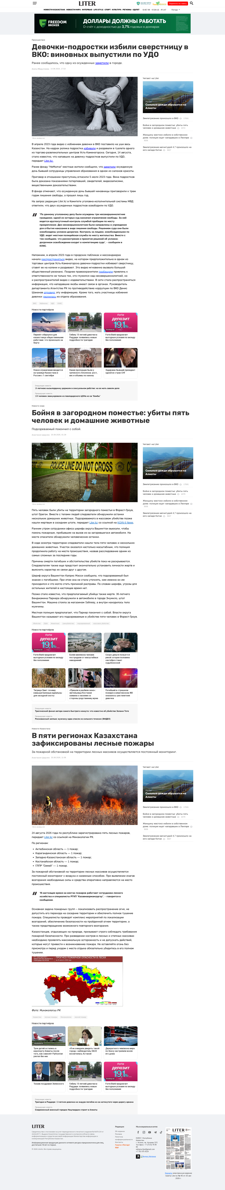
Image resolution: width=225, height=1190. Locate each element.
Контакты (119, 1142)
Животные (55, 623)
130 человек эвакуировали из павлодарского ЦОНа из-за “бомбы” (67, 396)
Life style (98, 10)
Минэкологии (66, 1017)
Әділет (136, 10)
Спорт (108, 10)
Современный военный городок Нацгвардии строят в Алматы (66, 1110)
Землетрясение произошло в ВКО (160, 118)
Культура (116, 10)
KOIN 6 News (125, 522)
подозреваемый (83, 623)
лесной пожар (80, 1017)
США (46, 623)
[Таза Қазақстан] (160, 3)
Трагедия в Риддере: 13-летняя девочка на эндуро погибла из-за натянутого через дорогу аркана (84, 1102)
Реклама (118, 1134)
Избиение (44, 303)
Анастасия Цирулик (41, 435)
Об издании (120, 1131)
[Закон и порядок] (144, 3)
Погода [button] (174, 10)
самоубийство (68, 623)
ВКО (34, 303)
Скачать (168, 1173)
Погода (148, 102)
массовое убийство (101, 623)
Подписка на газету (178, 3)
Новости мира (73, 10)
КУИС (60, 303)
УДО (52, 303)
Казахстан (37, 1017)
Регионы (127, 10)
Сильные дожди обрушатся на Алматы (165, 106)
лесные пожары (51, 1017)
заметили (102, 63)
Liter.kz (48, 160)
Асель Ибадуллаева (40, 69)
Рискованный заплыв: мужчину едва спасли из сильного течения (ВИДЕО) (73, 719)
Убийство (36, 623)
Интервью (87, 10)
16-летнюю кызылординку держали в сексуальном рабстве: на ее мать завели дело (77, 388)
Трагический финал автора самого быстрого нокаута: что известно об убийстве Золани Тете (82, 711)
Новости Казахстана (54, 10)
